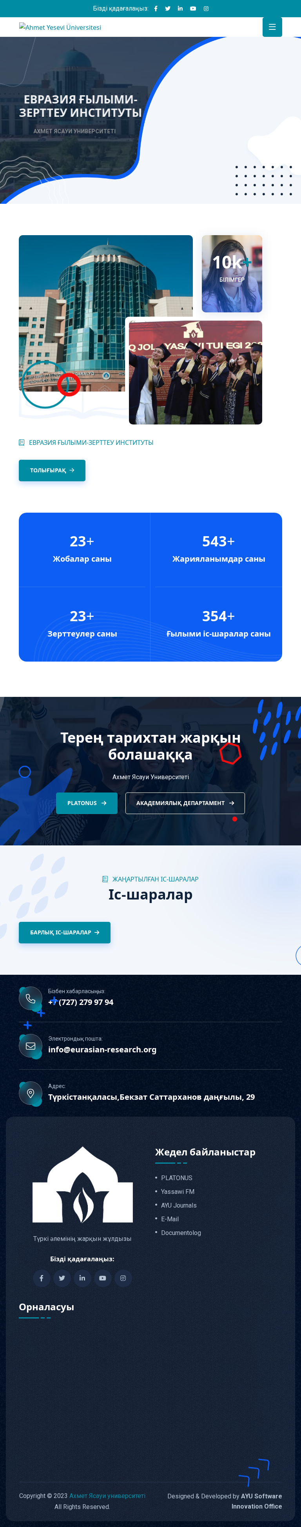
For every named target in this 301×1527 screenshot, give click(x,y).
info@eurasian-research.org (102, 1050)
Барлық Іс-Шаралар (60, 932)
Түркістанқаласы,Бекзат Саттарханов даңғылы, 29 (151, 1097)
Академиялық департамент (181, 803)
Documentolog (181, 1233)
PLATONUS (82, 803)
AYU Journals (179, 1205)
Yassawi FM (177, 1191)
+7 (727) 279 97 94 (80, 1002)
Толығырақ (48, 470)
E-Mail (170, 1219)
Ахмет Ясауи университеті (107, 1496)
